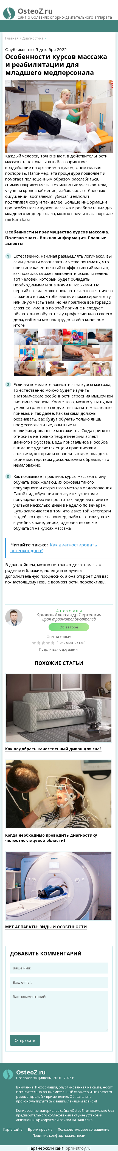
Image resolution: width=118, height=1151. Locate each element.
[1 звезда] (34, 643)
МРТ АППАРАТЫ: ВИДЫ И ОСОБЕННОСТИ (46, 926)
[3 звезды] (44, 643)
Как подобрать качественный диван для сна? (53, 748)
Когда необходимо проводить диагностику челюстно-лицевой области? (51, 838)
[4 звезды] (48, 643)
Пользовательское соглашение (83, 1129)
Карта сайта (13, 1129)
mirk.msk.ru (17, 219)
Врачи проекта (40, 1129)
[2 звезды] (39, 643)
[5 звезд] (53, 643)
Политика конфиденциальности (59, 1135)
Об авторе (69, 627)
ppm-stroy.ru (78, 1148)
